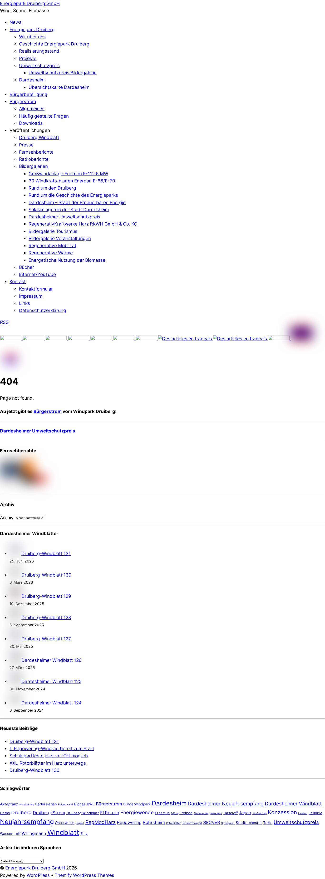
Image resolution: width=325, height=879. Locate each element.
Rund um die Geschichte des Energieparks (73, 195)
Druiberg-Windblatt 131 (46, 553)
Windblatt (63, 832)
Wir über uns (32, 37)
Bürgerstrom (23, 101)
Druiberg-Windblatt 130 (46, 575)
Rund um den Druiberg (52, 188)
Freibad (185, 813)
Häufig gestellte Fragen (44, 116)
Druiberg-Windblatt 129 (46, 596)
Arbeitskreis (26, 804)
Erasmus (162, 813)
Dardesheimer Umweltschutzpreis (64, 217)
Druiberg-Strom (49, 812)
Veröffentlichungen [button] (30, 130)
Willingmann (34, 833)
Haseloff (230, 813)
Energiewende (137, 812)
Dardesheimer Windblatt (293, 804)
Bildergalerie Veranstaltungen (60, 238)
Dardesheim (31, 80)
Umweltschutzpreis (39, 65)
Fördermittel (201, 813)
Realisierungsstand (39, 51)
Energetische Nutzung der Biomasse (67, 260)
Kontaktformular (36, 289)
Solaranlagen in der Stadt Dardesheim (69, 209)
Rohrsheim (154, 822)
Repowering (129, 822)
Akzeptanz (9, 804)
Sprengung (228, 823)
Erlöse (174, 813)
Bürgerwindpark (137, 804)
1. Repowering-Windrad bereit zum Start (52, 748)
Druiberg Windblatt (39, 137)
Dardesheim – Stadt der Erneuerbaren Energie (77, 202)
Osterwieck (64, 822)
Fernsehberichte (36, 152)
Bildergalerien (33, 166)
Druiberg (21, 812)
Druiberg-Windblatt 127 (46, 639)
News (15, 22)
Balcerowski (65, 804)
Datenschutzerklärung (42, 310)
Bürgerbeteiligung (28, 94)
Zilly (83, 833)
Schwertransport (192, 823)
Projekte (27, 58)
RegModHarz (100, 822)
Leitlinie (315, 813)
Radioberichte (34, 159)
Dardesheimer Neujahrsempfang (226, 804)
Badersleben (46, 804)
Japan (245, 812)
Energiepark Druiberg (32, 29)
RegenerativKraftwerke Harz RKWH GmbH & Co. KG (83, 224)
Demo (5, 813)
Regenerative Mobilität (52, 245)
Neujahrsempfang (27, 822)
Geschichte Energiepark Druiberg (54, 44)
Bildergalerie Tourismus (53, 231)
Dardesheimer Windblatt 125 (51, 681)
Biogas (80, 804)
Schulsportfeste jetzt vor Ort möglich (49, 755)
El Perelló (109, 812)
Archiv (7, 517)
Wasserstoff (10, 833)
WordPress (38, 875)
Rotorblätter (173, 823)
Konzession (282, 812)
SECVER (211, 822)
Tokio (267, 822)
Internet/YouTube (37, 274)
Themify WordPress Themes (84, 875)
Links (24, 303)
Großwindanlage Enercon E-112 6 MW (68, 173)
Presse (26, 145)
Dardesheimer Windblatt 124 (51, 703)
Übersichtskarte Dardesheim (59, 87)
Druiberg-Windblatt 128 (46, 617)
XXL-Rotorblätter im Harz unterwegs (48, 763)
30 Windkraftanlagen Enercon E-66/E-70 (72, 181)
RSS (4, 322)
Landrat (302, 813)
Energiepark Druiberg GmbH (35, 868)
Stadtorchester (249, 822)
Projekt (80, 823)
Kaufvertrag (259, 813)
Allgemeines (31, 108)
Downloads (31, 123)
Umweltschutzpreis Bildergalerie (63, 72)
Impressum (30, 296)
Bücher (26, 267)
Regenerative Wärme (51, 253)
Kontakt (18, 281)
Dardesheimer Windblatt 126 (51, 660)
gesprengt (216, 813)
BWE (91, 804)
